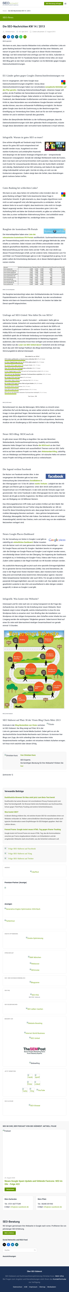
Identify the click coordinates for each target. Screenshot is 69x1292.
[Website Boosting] (34, 1023)
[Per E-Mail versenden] (25, 36)
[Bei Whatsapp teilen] (20, 36)
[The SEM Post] (34, 1050)
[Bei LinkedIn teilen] (12, 36)
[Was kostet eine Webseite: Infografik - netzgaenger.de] (34, 669)
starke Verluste (41, 484)
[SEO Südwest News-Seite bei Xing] (33, 1090)
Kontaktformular (59, 1279)
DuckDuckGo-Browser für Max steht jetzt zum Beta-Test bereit (30, 797)
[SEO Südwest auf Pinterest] (30, 1083)
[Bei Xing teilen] (16, 36)
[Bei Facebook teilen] (8, 36)
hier (21, 766)
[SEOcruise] (34, 970)
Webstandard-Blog (49, 451)
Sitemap (42, 1287)
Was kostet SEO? (11, 812)
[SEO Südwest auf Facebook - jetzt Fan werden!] (30, 1076)
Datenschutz (17, 1287)
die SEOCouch (44, 445)
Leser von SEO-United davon (29, 345)
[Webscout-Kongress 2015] (34, 963)
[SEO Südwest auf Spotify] (38, 1076)
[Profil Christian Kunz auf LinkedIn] (38, 1083)
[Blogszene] (34, 982)
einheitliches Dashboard (23, 542)
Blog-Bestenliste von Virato (26, 725)
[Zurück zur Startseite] (10, 3)
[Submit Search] (35, 1250)
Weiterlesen (10, 1189)
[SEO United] (34, 1038)
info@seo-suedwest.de (19, 1207)
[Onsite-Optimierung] (34, 938)
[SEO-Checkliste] (34, 872)
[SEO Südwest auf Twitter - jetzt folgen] (25, 1090)
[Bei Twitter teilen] (4, 36)
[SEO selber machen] (34, 1009)
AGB (25, 1287)
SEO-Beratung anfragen (53, 3)
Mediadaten (51, 1287)
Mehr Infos (59, 1276)
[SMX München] (34, 957)
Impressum (33, 1287)
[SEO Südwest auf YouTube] (42, 1090)
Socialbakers (35, 480)
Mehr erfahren (9, 1233)
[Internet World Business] (34, 1033)
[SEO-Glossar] (34, 1105)
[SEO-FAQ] (34, 995)
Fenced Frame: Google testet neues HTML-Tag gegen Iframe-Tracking (33, 829)
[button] (65, 3)
